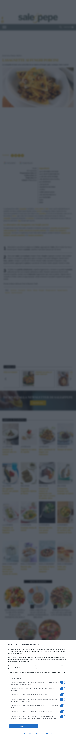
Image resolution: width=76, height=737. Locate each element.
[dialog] (38, 689)
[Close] (72, 644)
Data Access (38, 733)
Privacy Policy (49, 733)
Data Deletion (27, 733)
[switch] (62, 682)
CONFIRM (23, 726)
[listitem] (38, 679)
